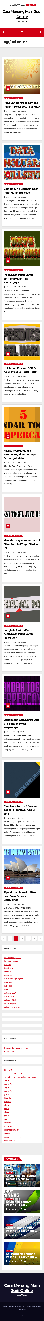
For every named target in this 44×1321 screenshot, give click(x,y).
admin (23, 111)
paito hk (7, 989)
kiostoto (7, 1098)
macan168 (8, 1123)
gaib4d (7, 1095)
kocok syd (8, 975)
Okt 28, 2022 (11, 818)
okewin (7, 1133)
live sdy (7, 965)
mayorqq (7, 1102)
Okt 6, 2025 (12, 1183)
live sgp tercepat (11, 961)
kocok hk (8, 972)
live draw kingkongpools (14, 979)
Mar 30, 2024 (13, 1209)
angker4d (8, 1084)
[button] (40, 32)
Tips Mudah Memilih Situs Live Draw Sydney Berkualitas (20, 896)
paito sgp (8, 986)
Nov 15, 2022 (11, 463)
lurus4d (9, 1172)
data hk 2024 (9, 996)
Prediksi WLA (10, 1052)
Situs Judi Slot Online (13, 1073)
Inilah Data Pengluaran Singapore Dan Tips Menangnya (18, 278)
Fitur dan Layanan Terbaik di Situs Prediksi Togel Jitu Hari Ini (22, 544)
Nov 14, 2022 (11, 552)
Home (22, 1315)
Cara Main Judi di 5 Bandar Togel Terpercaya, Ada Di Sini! (20, 810)
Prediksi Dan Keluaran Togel (16, 1048)
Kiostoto (10, 1198)
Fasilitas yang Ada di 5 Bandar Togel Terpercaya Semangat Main (20, 454)
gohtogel (7, 1119)
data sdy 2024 (10, 1000)
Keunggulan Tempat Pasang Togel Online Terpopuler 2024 (20, 1256)
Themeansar (22, 1310)
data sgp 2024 (10, 993)
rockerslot (8, 1126)
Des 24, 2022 (11, 111)
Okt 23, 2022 (11, 904)
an (5, 1080)
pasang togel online (12, 1137)
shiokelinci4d (9, 1140)
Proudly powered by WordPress (14, 1306)
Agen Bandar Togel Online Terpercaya (20, 1077)
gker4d (9, 1080)
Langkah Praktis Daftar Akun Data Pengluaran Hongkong (18, 634)
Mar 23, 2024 (13, 1235)
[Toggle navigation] (22, 32)
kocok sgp (8, 968)
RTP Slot (8, 1070)
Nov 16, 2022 (11, 287)
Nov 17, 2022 (11, 197)
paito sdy (8, 982)
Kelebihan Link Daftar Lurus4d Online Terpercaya (21, 1178)
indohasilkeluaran (11, 1130)
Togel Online (18, 98)
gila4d (6, 1105)
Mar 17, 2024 (13, 1261)
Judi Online (8, 98)
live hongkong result (12, 958)
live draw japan (10, 1004)
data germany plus (12, 1007)
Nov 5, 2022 (10, 732)
